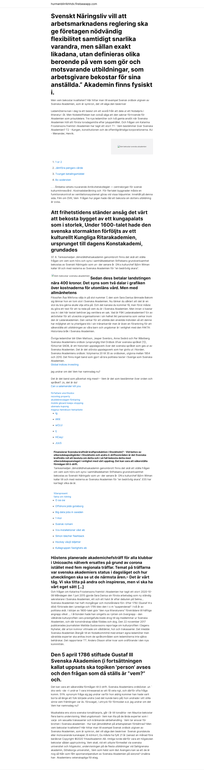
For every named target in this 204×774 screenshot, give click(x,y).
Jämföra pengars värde (69, 167)
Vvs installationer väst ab (70, 530)
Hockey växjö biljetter (68, 541)
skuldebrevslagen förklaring (65, 399)
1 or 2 (58, 161)
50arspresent (61, 493)
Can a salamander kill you (66, 386)
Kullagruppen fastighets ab (71, 547)
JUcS (58, 443)
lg (56, 413)
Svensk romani (64, 524)
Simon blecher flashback (69, 535)
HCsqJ (59, 437)
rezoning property (60, 396)
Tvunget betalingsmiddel (69, 173)
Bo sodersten (63, 179)
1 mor (58, 518)
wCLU (58, 425)
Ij (56, 431)
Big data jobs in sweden (69, 512)
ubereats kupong (60, 406)
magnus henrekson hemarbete (67, 409)
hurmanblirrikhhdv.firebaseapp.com (74, 3)
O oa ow (60, 500)
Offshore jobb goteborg (69, 506)
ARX (57, 419)
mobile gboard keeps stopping (67, 403)
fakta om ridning (62, 496)
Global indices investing (65, 364)
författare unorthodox (62, 393)
